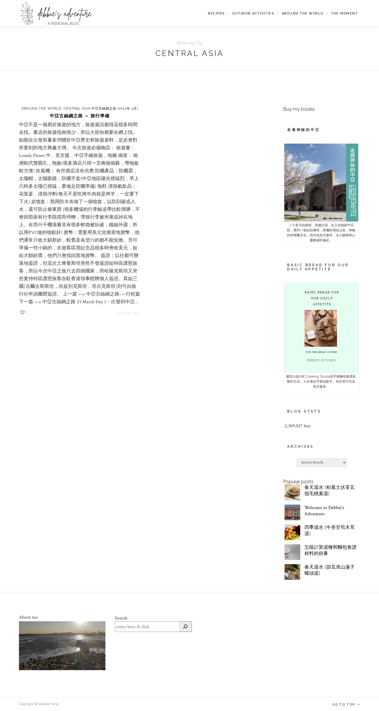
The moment (344, 13)
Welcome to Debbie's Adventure (324, 511)
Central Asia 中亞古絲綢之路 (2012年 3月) (101, 108)
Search (121, 618)
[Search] (185, 627)
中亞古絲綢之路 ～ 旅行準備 (80, 115)
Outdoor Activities (253, 13)
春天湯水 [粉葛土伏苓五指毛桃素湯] (329, 490)
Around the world (302, 13)
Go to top (344, 705)
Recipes (216, 13)
